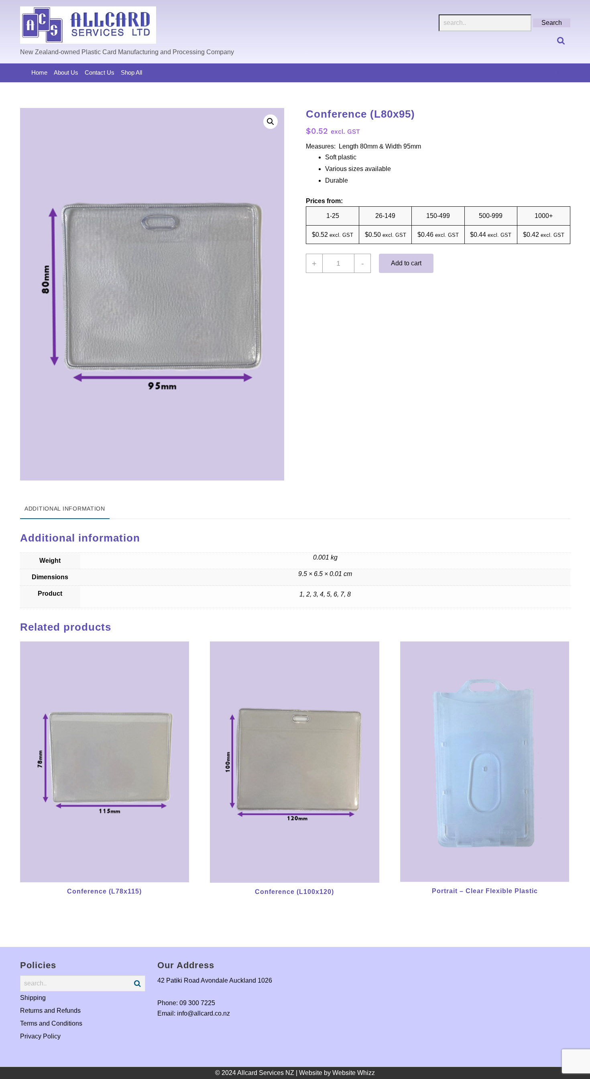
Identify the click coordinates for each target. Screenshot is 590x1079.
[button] (270, 121)
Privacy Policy (40, 1036)
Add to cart (406, 263)
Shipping (33, 997)
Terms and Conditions (51, 1023)
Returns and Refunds (50, 1010)
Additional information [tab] (64, 508)
